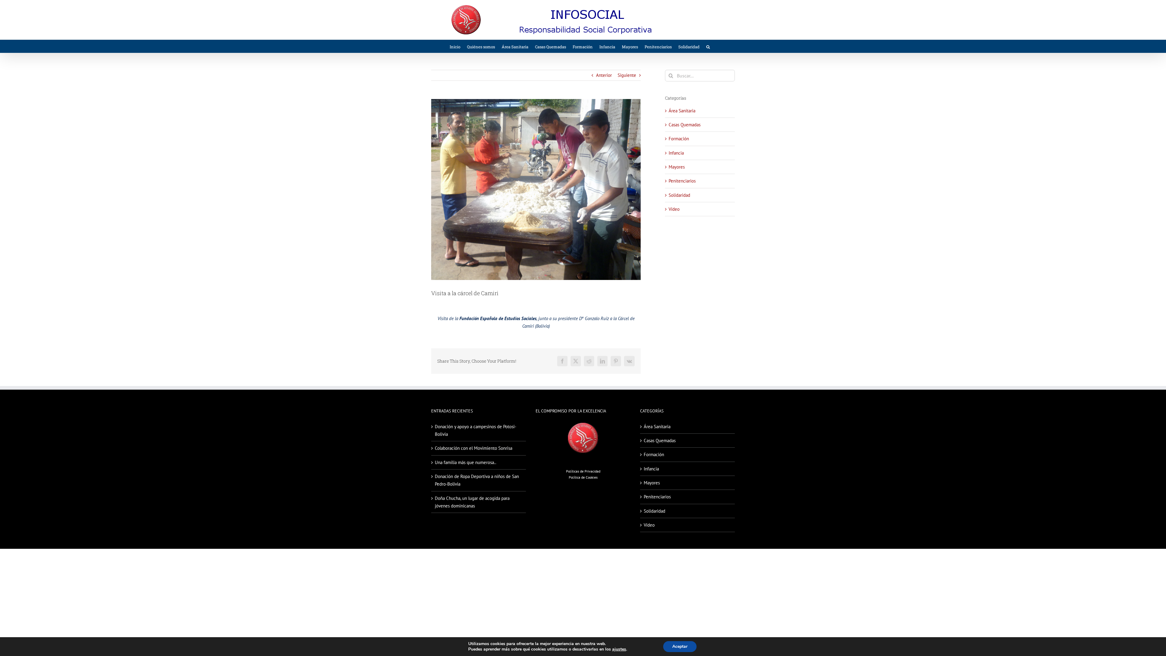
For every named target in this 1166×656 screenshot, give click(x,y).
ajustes (619, 649)
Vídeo (674, 209)
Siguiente (627, 75)
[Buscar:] (700, 75)
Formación (679, 139)
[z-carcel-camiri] (536, 189)
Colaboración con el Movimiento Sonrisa (473, 448)
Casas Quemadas (685, 125)
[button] (708, 46)
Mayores (677, 167)
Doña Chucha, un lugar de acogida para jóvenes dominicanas (472, 502)
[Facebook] (562, 361)
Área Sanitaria (682, 111)
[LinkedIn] (602, 361)
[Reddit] (589, 361)
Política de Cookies (583, 477)
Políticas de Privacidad (583, 471)
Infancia (676, 153)
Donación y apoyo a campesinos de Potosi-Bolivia (475, 430)
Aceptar (679, 646)
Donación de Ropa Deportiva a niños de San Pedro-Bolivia (477, 480)
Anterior (604, 75)
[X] (576, 361)
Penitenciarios (682, 181)
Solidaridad (679, 195)
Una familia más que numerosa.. (465, 462)
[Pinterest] (616, 361)
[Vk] (629, 361)
